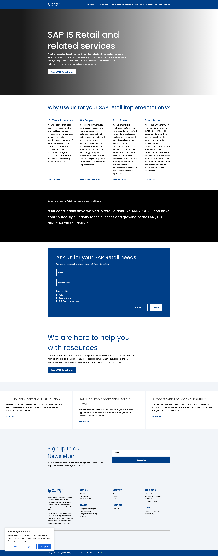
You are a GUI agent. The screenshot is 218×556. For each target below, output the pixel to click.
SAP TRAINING (164, 4)
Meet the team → (120, 179)
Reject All (29, 546)
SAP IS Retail (84, 496)
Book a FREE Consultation (62, 72)
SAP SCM (83, 494)
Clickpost (115, 509)
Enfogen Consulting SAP (88, 509)
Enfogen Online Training (88, 514)
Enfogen (104, 553)
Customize (15, 546)
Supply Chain (65, 298)
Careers (115, 496)
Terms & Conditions (152, 511)
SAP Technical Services (69, 301)
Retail (61, 295)
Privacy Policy (149, 514)
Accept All (44, 546)
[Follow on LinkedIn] (169, 553)
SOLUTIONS (90, 4)
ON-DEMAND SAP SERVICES (122, 4)
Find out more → (55, 179)
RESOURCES (104, 4)
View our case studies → (91, 179)
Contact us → (151, 179)
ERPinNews (83, 516)
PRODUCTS (139, 4)
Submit (156, 308)
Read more (55, 421)
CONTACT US (151, 4)
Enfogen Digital (85, 511)
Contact (115, 499)
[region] (29, 539)
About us (115, 494)
